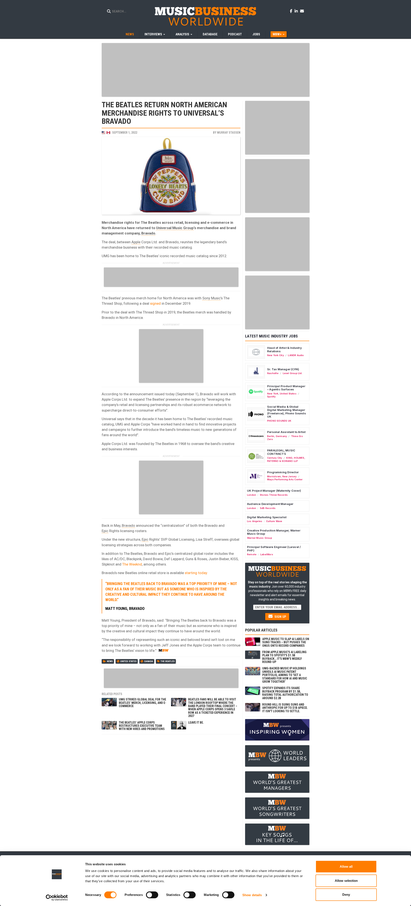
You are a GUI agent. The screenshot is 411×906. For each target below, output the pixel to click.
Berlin (270, 436)
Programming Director (283, 472)
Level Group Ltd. (292, 373)
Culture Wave (274, 521)
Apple (135, 242)
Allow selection (346, 880)
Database (210, 34)
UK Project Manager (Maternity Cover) (274, 490)
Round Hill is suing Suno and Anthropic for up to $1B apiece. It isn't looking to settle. (285, 708)
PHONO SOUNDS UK (279, 420)
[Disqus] (171, 790)
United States (128, 661)
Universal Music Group (175, 228)
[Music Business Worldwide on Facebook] (292, 11)
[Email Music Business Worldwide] (302, 11)
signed (155, 303)
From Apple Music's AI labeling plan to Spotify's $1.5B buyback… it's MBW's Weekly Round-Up (284, 657)
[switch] (152, 894)
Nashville (272, 373)
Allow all (346, 866)
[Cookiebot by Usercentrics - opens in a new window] (57, 897)
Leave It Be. (196, 722)
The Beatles (168, 661)
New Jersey (289, 476)
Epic (105, 531)
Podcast (235, 34)
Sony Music (211, 298)
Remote (251, 554)
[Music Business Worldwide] (205, 16)
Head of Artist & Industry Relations (284, 349)
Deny (346, 894)
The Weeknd (132, 564)
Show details (252, 895)
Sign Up (280, 617)
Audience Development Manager (270, 504)
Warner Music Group (259, 537)
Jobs (256, 34)
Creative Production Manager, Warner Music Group (273, 532)
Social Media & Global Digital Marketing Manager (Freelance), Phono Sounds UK (286, 411)
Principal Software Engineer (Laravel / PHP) (274, 548)
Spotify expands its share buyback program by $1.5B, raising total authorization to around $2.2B (285, 693)
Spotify (271, 396)
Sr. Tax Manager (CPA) (283, 369)
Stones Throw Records (274, 494)
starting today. (196, 573)
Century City (274, 457)
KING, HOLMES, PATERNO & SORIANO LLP (286, 459)
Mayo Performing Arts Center (285, 479)
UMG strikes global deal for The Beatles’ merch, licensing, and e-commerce (142, 703)
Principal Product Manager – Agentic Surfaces (286, 387)
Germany (281, 436)
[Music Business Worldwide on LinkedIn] (297, 11)
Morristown (274, 476)
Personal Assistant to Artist (286, 432)
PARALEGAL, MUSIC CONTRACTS (281, 452)
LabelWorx (266, 554)
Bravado (148, 233)
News (130, 34)
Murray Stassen (228, 132)
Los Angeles (254, 521)
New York (272, 393)
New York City (275, 355)
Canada (148, 661)
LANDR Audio (296, 355)
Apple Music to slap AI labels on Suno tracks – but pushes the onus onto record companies (285, 642)
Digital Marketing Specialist (266, 517)
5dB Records (267, 508)
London (251, 494)
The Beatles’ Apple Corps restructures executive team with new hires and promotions (142, 726)
